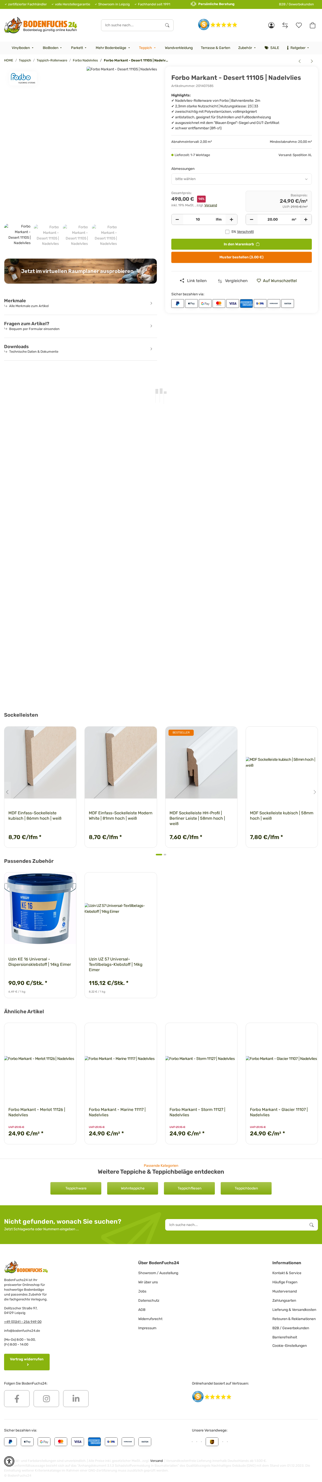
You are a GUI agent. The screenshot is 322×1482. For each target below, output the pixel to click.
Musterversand (284, 1291)
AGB (141, 1310)
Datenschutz (148, 1300)
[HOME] (40, 25)
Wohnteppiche (133, 1188)
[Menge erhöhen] (231, 219)
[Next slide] (314, 792)
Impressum (147, 1328)
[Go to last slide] (7, 792)
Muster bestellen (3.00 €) (241, 257)
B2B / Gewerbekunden (296, 4)
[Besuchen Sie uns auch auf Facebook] (17, 1398)
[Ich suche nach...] (167, 25)
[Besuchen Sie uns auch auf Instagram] (46, 1398)
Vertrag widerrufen (27, 1359)
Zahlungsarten (284, 1300)
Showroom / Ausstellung (158, 1273)
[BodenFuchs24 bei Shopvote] (218, 24)
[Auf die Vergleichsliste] (54, 735)
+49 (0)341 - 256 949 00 (22, 1322)
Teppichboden (246, 1188)
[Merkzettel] (298, 25)
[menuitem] (23, 48)
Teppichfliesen (189, 1188)
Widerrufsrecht (150, 1319)
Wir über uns (148, 1282)
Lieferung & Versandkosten (294, 1310)
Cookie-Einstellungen (289, 1346)
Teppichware (76, 1188)
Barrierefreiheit (284, 1337)
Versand (210, 205)
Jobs (142, 1291)
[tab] (159, 854)
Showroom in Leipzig (114, 4)
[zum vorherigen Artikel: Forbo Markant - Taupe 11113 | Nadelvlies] (299, 61)
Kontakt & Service (286, 1273)
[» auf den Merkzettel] (67, 735)
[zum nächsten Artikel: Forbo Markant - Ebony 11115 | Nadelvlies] (312, 61)
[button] (271, 25)
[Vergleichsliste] (285, 25)
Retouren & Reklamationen (294, 1319)
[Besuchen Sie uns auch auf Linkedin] (76, 1398)
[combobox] (241, 179)
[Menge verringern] (177, 219)
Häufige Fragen (284, 1282)
